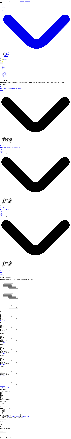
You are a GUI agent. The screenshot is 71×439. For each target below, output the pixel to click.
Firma (1, 392)
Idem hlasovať (22, 1)
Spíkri (3, 6)
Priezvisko (2, 283)
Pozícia (1, 307)
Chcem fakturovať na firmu (6, 391)
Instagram (3, 411)
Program (3, 7)
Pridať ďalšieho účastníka (6, 387)
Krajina (1, 399)
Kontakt (3, 77)
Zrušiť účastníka (2, 309)
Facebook (3, 410)
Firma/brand (2, 308)
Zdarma (3, 403)
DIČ (1, 394)
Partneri (3, 68)
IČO (1, 393)
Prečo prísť (6, 53)
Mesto (1, 398)
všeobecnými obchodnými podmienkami (14, 416)
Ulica (1, 396)
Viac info (23, 417)
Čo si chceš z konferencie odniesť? (6, 415)
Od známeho (3, 409)
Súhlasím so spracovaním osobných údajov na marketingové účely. (13, 417)
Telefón (1, 306)
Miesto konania (6, 52)
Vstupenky (5, 59)
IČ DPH (1, 395)
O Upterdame (6, 51)
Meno (1, 282)
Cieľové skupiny (6, 54)
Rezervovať (2, 419)
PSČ (1, 397)
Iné (2, 413)
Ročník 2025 (6, 56)
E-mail (1, 305)
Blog (5, 55)
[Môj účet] (1, 59)
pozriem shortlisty (27, 1)
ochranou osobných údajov (25, 416)
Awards (3, 9)
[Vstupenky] (2, 61)
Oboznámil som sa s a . (15, 416)
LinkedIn (3, 412)
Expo (3, 69)
